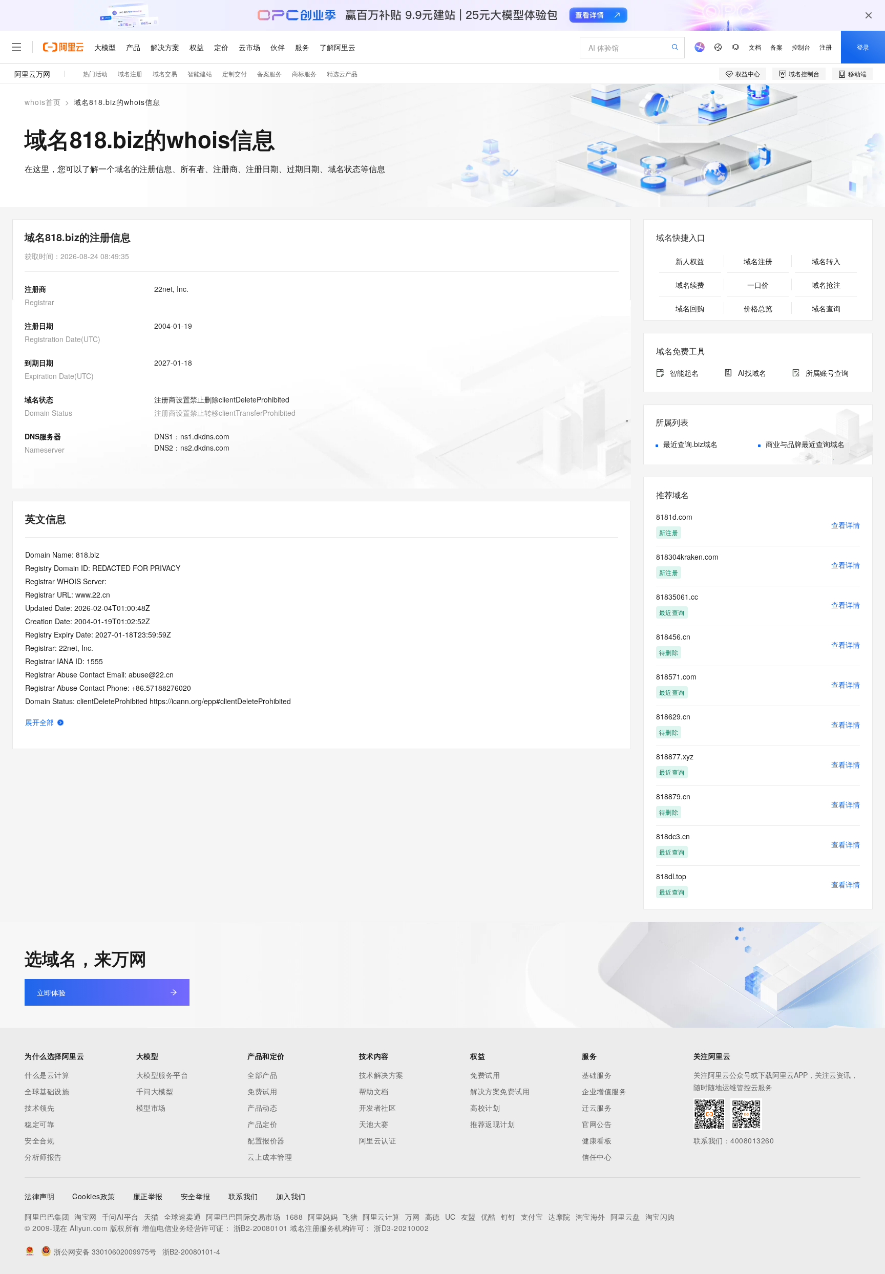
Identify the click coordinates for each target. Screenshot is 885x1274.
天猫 (151, 1217)
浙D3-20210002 (401, 1228)
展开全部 (39, 722)
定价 (221, 47)
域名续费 (690, 285)
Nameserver (45, 449)
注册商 (35, 289)
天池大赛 (374, 1124)
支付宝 (532, 1217)
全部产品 (262, 1075)
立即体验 (51, 992)
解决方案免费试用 (500, 1091)
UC (450, 1217)
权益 (196, 47)
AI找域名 (752, 373)
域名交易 (165, 73)
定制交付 (234, 73)
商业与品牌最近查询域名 (805, 444)
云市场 (249, 47)
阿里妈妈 (323, 1217)
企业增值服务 (604, 1091)
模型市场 (151, 1107)
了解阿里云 (337, 47)
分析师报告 (43, 1157)
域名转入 (826, 261)
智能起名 (684, 373)
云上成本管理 (269, 1157)
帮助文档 (374, 1091)
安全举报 (195, 1196)
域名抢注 (826, 285)
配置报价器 (266, 1140)
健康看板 (597, 1140)
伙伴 (277, 47)
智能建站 (199, 73)
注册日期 (39, 326)
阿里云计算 (381, 1217)
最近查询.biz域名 (690, 444)
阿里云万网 (32, 74)
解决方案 (165, 47)
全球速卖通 (182, 1217)
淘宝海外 (590, 1217)
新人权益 (690, 261)
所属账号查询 (827, 373)
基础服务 (597, 1075)
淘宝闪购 (660, 1217)
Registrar (39, 302)
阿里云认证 (377, 1140)
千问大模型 (155, 1091)
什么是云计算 (47, 1075)
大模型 (105, 47)
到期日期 (39, 362)
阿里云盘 (625, 1217)
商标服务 (304, 73)
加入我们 (291, 1196)
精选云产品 (342, 73)
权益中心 (747, 73)
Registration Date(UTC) (62, 339)
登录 (863, 47)
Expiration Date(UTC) (59, 376)
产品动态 (262, 1107)
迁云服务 (597, 1107)
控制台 (801, 47)
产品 (133, 47)
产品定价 (262, 1124)
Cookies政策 (93, 1196)
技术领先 (39, 1107)
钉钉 (508, 1217)
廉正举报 (148, 1196)
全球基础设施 (47, 1091)
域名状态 (39, 399)
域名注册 (130, 73)
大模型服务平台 (162, 1075)
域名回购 (690, 308)
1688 (294, 1217)
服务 (302, 47)
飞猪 (350, 1217)
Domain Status (48, 413)
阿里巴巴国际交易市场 (243, 1217)
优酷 (488, 1217)
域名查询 (826, 308)
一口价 (758, 285)
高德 (432, 1217)
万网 (412, 1217)
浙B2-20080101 (261, 1228)
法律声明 (39, 1196)
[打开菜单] (16, 47)
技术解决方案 (381, 1075)
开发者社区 (377, 1107)
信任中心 (597, 1157)
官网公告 (597, 1124)
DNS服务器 (43, 436)
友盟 (468, 1217)
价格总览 (758, 308)
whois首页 (43, 102)
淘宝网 (85, 1217)
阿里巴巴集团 (47, 1217)
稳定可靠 (39, 1124)
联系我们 (243, 1196)
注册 (825, 47)
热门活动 (95, 73)
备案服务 (269, 73)
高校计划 (485, 1107)
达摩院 (559, 1217)
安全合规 (39, 1140)
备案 (776, 47)
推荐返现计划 (492, 1124)
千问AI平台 (120, 1217)
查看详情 (845, 525)
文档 (755, 47)
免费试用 (262, 1091)
